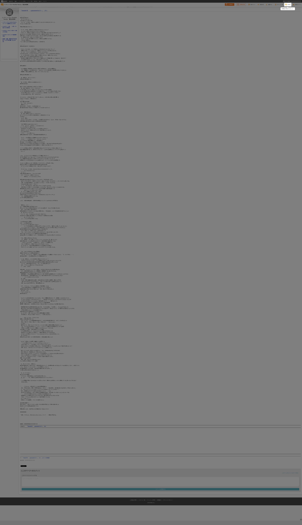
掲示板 (289, 4)
